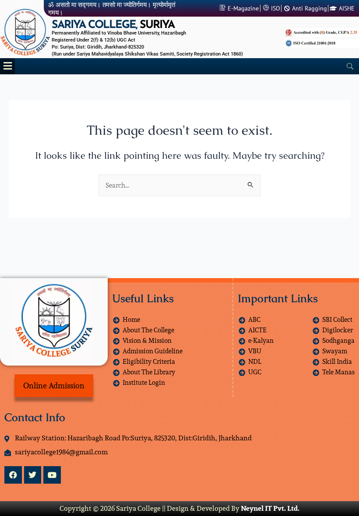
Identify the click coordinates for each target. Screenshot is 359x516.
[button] (7, 66)
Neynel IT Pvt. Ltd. (270, 508)
